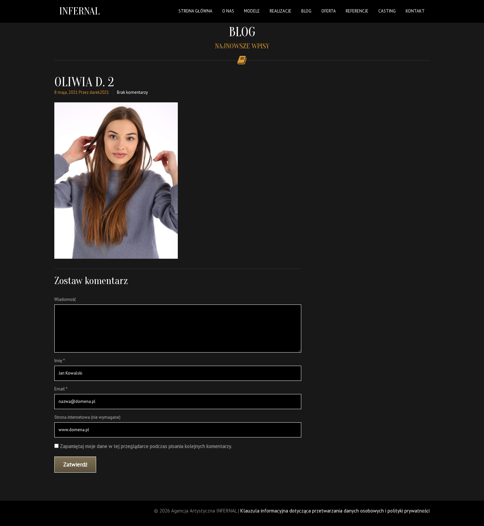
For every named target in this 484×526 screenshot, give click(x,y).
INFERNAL (79, 11)
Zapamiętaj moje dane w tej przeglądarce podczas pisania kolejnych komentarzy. (146, 446)
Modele (252, 11)
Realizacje (280, 11)
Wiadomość (65, 299)
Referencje (357, 11)
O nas (228, 11)
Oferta (328, 11)
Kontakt (415, 11)
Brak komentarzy (132, 92)
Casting (387, 11)
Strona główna (195, 11)
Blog (306, 11)
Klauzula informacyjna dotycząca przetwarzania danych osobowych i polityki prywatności (335, 511)
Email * (60, 389)
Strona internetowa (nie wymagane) (87, 417)
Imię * (59, 360)
